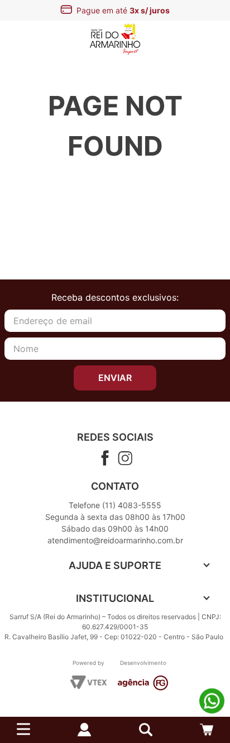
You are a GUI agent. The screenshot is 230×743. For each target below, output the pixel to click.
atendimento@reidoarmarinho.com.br (115, 540)
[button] (145, 729)
